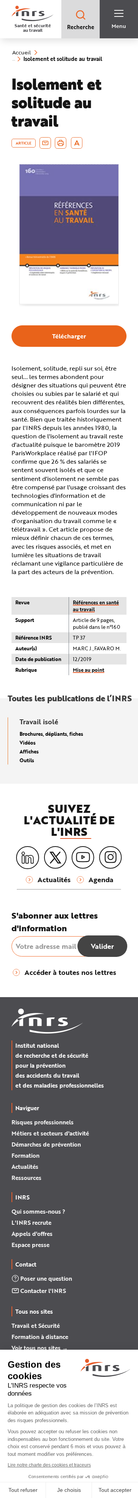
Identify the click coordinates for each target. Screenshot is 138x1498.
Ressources (26, 1177)
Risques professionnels (43, 1122)
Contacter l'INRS (43, 1290)
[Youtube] (82, 858)
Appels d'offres (32, 1233)
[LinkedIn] (27, 858)
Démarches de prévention (46, 1144)
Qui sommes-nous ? (38, 1211)
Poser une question (46, 1278)
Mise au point (88, 669)
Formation (25, 1155)
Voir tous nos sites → (40, 1348)
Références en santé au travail (96, 606)
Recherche (80, 27)
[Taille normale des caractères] (77, 143)
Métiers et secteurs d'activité (50, 1133)
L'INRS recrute (31, 1222)
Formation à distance (40, 1336)
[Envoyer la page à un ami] (45, 142)
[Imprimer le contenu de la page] (61, 143)
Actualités (25, 1166)
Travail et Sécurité (36, 1325)
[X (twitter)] (55, 858)
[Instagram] (110, 858)
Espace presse (30, 1244)
